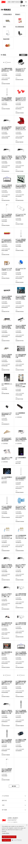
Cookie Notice (5, 833)
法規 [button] (3, 805)
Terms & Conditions (12, 819)
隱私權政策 (15, 818)
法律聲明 (10, 818)
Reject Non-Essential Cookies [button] (9, 836)
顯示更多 (14, 786)
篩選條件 (23, 55)
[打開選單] (26, 2)
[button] (17, 840)
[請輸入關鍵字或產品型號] (22, 2)
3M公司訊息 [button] (5, 796)
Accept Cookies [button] (6, 840)
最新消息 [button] (4, 800)
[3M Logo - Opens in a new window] (3, 2)
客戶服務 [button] (4, 810)
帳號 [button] (23, 6)
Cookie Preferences (12, 820)
